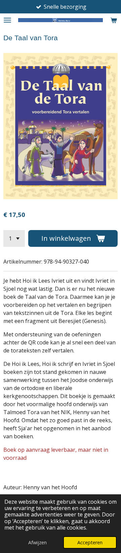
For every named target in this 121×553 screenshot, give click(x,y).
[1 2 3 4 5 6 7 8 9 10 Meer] (14, 238)
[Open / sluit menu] (7, 20)
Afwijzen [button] (37, 542)
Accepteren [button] (90, 542)
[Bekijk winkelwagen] (113, 20)
